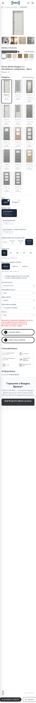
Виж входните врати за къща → (18, 402)
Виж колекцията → (28, 77)
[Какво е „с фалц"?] (8, 200)
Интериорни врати (11, 7)
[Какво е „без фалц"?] (19, 200)
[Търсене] (32, 3)
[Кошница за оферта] (28, 3)
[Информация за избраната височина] (18, 271)
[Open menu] (3, 3)
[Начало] (2, 7)
